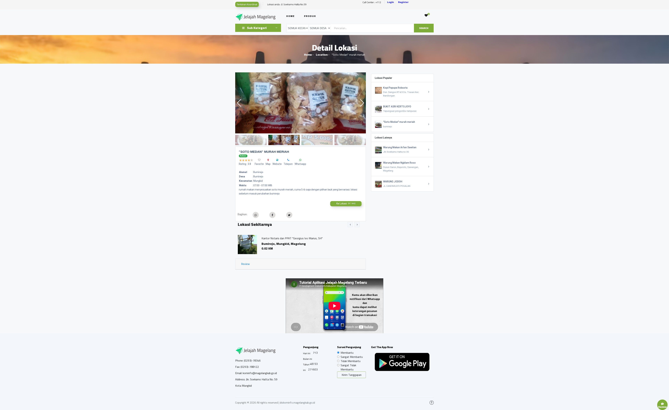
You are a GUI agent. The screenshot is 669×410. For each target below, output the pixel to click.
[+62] (288, 160)
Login (390, 2)
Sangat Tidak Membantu (348, 367)
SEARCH (423, 28)
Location (322, 54)
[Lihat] (300, 102)
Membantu (347, 353)
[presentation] (350, 224)
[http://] (277, 160)
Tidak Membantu (350, 361)
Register (403, 2)
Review (245, 263)
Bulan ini (307, 359)
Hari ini (306, 353)
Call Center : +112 (372, 2)
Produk (310, 16)
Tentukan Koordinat (247, 4)
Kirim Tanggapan (352, 374)
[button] (361, 103)
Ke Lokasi (345, 203)
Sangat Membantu (352, 357)
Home (290, 16)
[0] (426, 15)
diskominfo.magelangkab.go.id (297, 402)
